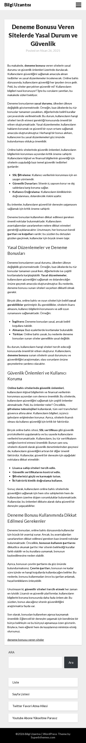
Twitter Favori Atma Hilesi (30, 706)
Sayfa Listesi (20, 694)
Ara (11, 652)
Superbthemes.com (43, 737)
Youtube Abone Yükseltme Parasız (34, 718)
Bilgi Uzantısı (17, 4)
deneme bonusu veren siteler (25, 639)
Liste (15, 682)
